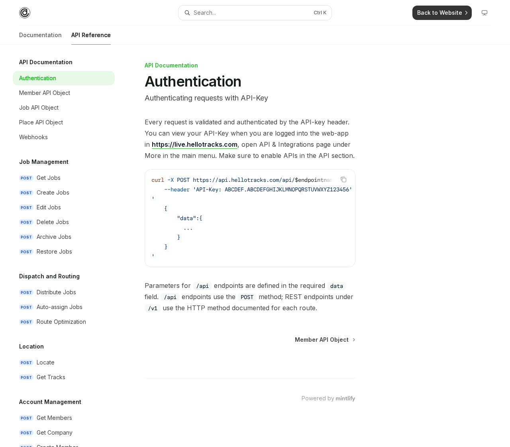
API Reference (91, 35)
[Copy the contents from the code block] (343, 179)
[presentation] (70, 246)
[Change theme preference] (484, 12)
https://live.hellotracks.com (194, 144)
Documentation (40, 35)
